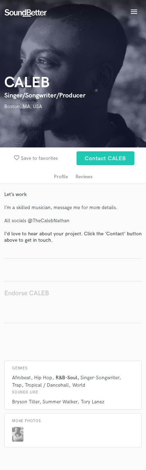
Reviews (83, 177)
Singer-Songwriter (99, 378)
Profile (61, 177)
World (78, 385)
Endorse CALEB (26, 293)
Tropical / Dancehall (47, 385)
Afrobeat (21, 378)
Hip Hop (43, 378)
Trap (17, 385)
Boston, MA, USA (23, 106)
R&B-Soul (66, 378)
